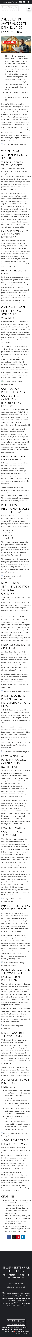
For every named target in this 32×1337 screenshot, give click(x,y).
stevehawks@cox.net (10, 2)
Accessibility (25, 1333)
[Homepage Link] (9, 8)
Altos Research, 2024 (14, 555)
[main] (16, 628)
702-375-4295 (24, 2)
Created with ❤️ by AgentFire (14, 1332)
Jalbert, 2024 (20, 227)
